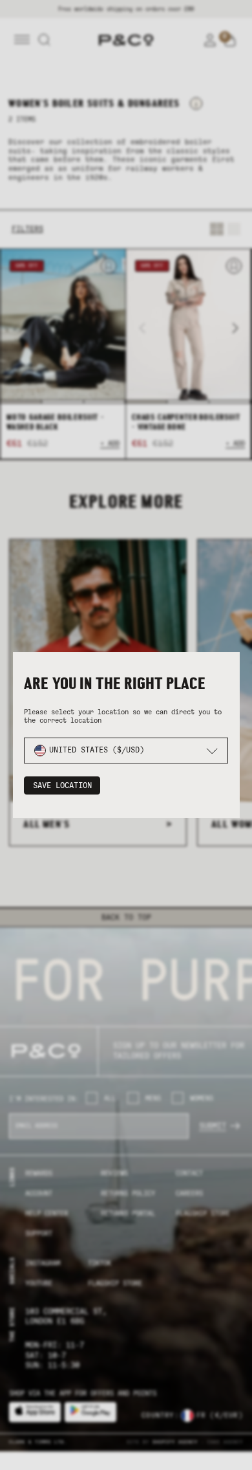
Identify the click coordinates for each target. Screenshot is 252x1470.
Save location (62, 785)
